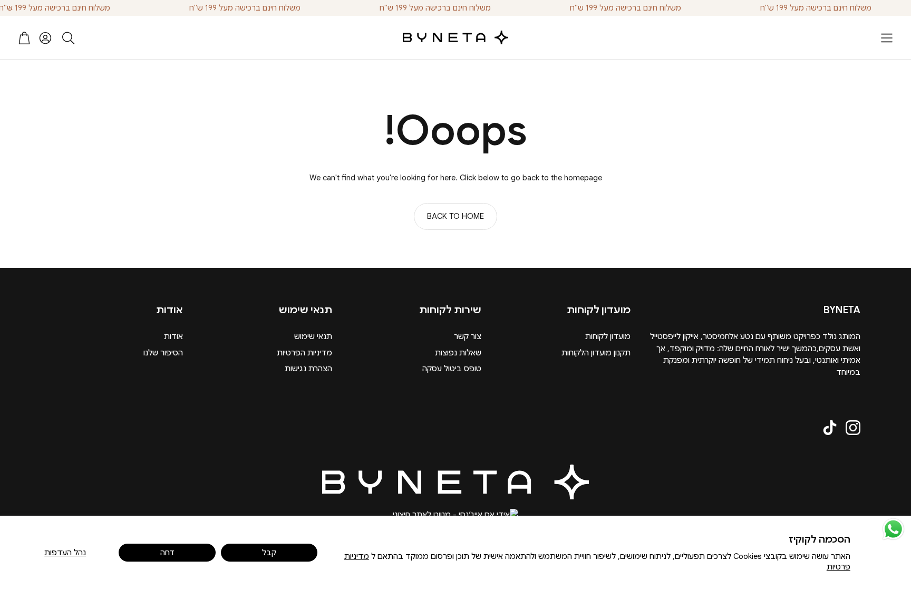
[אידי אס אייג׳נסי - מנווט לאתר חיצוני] (455, 515)
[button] (886, 38)
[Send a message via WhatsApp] (893, 529)
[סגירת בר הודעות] (10, 8)
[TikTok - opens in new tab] (829, 427)
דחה (167, 552)
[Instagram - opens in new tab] (853, 427)
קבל (269, 552)
